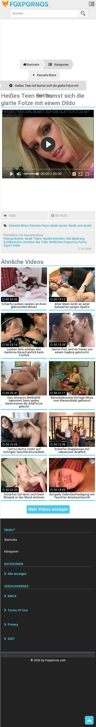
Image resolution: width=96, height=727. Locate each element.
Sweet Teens (33, 238)
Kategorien (11, 551)
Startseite (10, 540)
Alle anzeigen (17, 574)
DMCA (12, 596)
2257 (11, 639)
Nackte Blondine (54, 238)
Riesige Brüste (13, 238)
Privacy (13, 624)
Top (89, 720)
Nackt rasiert (58, 225)
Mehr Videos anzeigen (48, 509)
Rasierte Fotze (39, 225)
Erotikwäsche (13, 242)
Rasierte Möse (18, 225)
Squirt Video (12, 245)
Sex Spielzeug (75, 238)
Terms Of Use (18, 610)
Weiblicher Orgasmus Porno (67, 242)
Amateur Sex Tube (35, 242)
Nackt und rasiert (80, 225)
